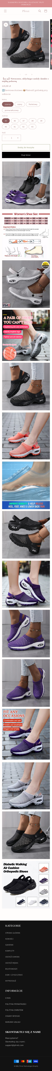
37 (24, 121)
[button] (5, 11)
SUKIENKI (9, 945)
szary (19, 104)
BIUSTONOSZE (11, 969)
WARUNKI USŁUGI (12, 1022)
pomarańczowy (12, 110)
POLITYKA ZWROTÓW (14, 1010)
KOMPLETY (9, 951)
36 (15, 121)
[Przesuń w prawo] (32, 74)
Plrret (21, 1066)
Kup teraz (26, 155)
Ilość (4, 133)
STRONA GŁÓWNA (12, 933)
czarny (8, 104)
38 (32, 121)
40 (6, 127)
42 (23, 127)
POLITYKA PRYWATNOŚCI (15, 1004)
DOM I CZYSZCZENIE (14, 975)
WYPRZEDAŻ (10, 981)
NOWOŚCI (9, 939)
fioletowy (33, 104)
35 (6, 121)
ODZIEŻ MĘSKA (11, 963)
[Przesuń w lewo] (20, 74)
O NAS (8, 998)
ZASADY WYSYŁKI (12, 1016)
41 (15, 127)
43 (32, 127)
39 (41, 121)
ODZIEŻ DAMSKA (12, 957)
